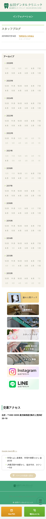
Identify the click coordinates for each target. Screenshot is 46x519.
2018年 (9, 168)
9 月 (26, 86)
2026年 (9, 63)
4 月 (19, 73)
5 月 (13, 73)
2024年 (9, 98)
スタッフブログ (24, 39)
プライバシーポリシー (17, 496)
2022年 (9, 133)
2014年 (9, 238)
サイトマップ (32, 496)
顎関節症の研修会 (26, 36)
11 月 (13, 86)
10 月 (20, 86)
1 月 (39, 73)
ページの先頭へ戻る (24, 475)
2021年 (9, 150)
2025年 (9, 81)
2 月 (32, 73)
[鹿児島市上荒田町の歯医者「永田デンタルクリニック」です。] (23, 6)
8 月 (32, 68)
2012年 (9, 273)
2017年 (9, 186)
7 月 (39, 68)
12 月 (7, 86)
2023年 (9, 115)
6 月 (6, 73)
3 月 (26, 73)
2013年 (9, 255)
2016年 (9, 203)
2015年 (9, 221)
